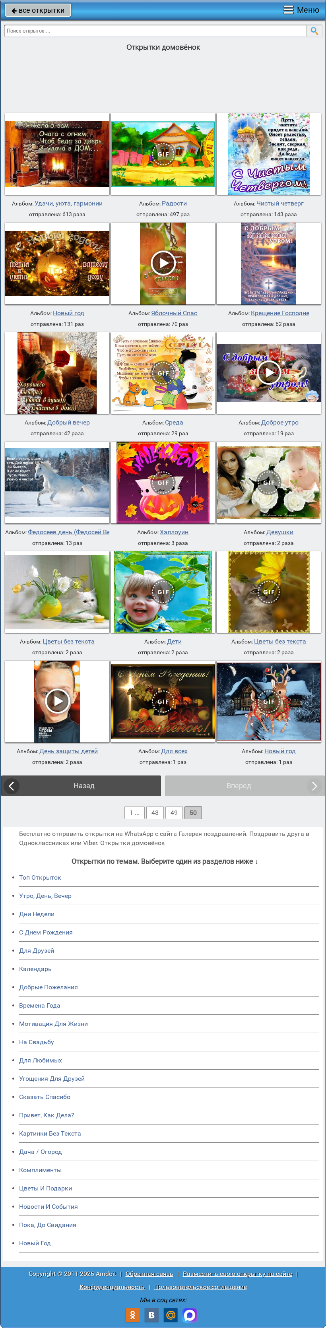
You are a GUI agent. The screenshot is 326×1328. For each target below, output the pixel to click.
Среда (174, 422)
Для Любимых (40, 1060)
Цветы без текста (69, 641)
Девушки (279, 532)
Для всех (174, 751)
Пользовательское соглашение (200, 1287)
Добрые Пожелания (48, 987)
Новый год (68, 313)
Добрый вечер (68, 422)
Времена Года (39, 1005)
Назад (84, 785)
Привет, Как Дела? (46, 1115)
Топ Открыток (40, 877)
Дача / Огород (40, 1151)
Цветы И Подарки (45, 1188)
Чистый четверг (280, 203)
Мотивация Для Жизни (53, 1024)
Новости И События (48, 1206)
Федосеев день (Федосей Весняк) (77, 532)
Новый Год (35, 1243)
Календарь (35, 969)
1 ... (135, 812)
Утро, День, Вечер (45, 896)
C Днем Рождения (46, 932)
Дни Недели (36, 914)
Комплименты (40, 1170)
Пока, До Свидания (47, 1225)
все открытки (38, 10)
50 (193, 812)
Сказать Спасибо (44, 1097)
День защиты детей (68, 751)
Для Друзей (36, 950)
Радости (174, 203)
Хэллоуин (174, 532)
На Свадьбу (36, 1042)
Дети (174, 641)
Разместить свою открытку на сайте (237, 1274)
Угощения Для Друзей (52, 1078)
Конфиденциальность (112, 1287)
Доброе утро (280, 422)
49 (174, 812)
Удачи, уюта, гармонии (69, 203)
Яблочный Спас (174, 313)
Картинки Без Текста (50, 1133)
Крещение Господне (280, 313)
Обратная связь (149, 1274)
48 (155, 812)
